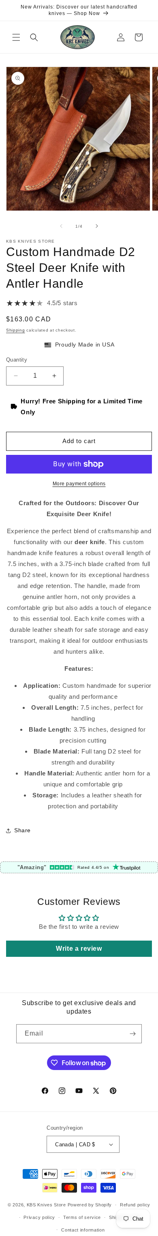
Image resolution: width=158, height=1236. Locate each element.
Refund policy (135, 1204)
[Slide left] (61, 226)
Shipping (15, 330)
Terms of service (82, 1217)
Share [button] (22, 830)
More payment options (79, 484)
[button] (16, 37)
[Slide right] (97, 226)
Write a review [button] (79, 948)
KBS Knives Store (46, 1204)
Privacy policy (39, 1217)
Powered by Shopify (90, 1204)
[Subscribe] (132, 1033)
